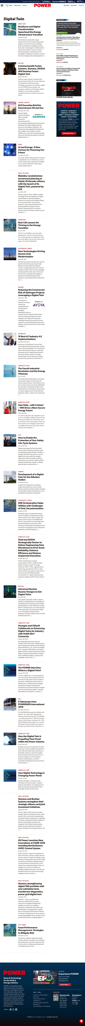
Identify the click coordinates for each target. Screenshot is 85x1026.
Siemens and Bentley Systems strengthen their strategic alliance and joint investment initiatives (31, 802)
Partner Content (24, 102)
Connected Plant (24, 365)
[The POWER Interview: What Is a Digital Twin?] (10, 669)
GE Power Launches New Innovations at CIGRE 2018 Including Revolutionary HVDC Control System (31, 844)
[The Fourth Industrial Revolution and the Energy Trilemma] (10, 370)
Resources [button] (17, 5)
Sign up (74, 1004)
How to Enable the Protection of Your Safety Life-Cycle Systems (31, 440)
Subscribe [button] (74, 5)
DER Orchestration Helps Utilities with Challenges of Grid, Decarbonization (30, 505)
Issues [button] (24, 5)
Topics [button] (10, 5)
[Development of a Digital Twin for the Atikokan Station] (10, 476)
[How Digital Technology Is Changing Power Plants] (10, 775)
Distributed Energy (25, 248)
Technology (22, 333)
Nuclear (20, 63)
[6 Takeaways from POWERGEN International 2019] (10, 703)
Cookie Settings (37, 1006)
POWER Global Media (64, 97)
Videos (59, 80)
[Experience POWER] (59, 1)
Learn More (64, 984)
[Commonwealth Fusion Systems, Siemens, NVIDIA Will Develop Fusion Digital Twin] (10, 68)
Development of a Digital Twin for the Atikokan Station (31, 477)
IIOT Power (22, 924)
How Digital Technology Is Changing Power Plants (31, 774)
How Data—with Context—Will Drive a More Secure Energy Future (31, 407)
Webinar (20, 287)
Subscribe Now (68, 133)
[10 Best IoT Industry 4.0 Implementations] (10, 338)
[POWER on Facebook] (10, 1009)
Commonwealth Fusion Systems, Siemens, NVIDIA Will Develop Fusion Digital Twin (31, 69)
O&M (19, 699)
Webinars (60, 20)
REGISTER (59, 47)
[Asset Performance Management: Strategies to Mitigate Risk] (10, 929)
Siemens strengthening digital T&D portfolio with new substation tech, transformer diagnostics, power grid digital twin (31, 889)
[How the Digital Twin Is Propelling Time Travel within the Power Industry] (10, 738)
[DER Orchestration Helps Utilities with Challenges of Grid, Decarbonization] (10, 505)
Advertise (66, 5)
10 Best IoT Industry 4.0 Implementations (30, 337)
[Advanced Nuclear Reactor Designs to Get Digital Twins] (10, 591)
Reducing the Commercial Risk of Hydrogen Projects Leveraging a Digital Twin (31, 292)
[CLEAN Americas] (80, 1)
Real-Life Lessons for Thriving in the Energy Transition (29, 225)
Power (20, 144)
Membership (43, 995)
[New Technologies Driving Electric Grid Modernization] (10, 253)
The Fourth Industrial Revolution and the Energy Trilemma (31, 371)
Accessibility (46, 1006)
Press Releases (23, 173)
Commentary (22, 219)
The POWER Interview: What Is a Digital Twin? (29, 669)
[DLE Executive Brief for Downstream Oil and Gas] (10, 107)
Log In (80, 5)
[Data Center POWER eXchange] (72, 1)
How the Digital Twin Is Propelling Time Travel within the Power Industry (31, 739)
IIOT (19, 435)
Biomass (20, 471)
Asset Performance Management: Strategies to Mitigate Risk (31, 930)
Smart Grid (22, 24)
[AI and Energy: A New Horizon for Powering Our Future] (10, 149)
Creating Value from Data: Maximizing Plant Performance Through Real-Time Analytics (68, 38)
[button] (2, 5)
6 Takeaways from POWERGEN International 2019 (31, 704)
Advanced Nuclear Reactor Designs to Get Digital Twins (30, 591)
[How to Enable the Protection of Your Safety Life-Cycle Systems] (10, 440)
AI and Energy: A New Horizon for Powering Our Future (31, 150)
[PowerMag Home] (42, 5)
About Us (35, 997)
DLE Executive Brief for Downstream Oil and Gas (30, 106)
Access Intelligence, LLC (39, 1017)
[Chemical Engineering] (46, 1)
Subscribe (62, 1007)
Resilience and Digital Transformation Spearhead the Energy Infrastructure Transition (30, 30)
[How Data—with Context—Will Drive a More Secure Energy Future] (10, 407)
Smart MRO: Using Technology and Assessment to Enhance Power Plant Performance (67, 57)
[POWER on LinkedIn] (16, 1009)
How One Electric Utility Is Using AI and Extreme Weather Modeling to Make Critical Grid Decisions (68, 69)
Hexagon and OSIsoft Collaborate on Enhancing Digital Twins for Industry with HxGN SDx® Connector (31, 631)
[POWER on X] (13, 1009)
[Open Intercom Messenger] (81, 1021)
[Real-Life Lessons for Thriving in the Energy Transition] (10, 224)
